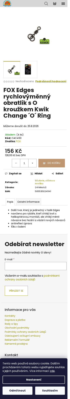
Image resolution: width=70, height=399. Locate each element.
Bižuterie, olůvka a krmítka (45, 182)
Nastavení (33, 380)
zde (52, 371)
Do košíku (54, 163)
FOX (18, 141)
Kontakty (10, 316)
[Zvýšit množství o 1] (32, 163)
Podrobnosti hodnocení (50, 81)
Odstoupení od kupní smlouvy (22, 335)
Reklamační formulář (17, 340)
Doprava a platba (15, 320)
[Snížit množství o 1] (16, 163)
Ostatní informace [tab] (28, 202)
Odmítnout (17, 391)
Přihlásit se (16, 290)
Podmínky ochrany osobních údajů (25, 332)
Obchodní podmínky (17, 327)
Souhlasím (50, 391)
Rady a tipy (11, 324)
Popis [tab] (10, 202)
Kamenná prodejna (16, 343)
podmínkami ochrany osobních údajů (32, 277)
